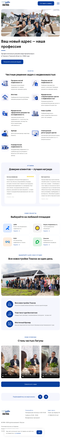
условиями (18, 433)
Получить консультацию (12, 62)
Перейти (15, 231)
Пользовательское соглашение (9, 426)
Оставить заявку (46, 3)
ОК (39, 432)
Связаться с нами (30, 384)
